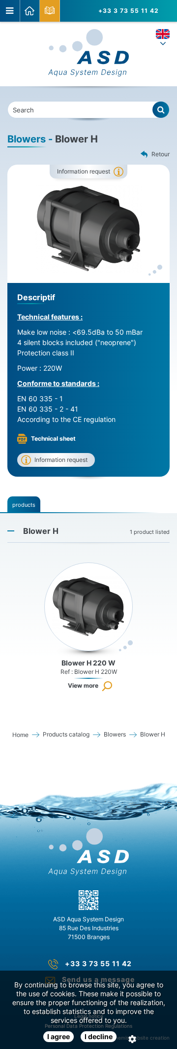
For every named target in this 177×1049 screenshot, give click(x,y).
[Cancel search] (161, 109)
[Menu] (10, 11)
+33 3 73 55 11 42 (128, 10)
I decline (99, 1036)
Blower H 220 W (88, 663)
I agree (58, 1036)
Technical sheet (53, 438)
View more (83, 685)
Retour (160, 154)
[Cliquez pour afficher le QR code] (88, 900)
